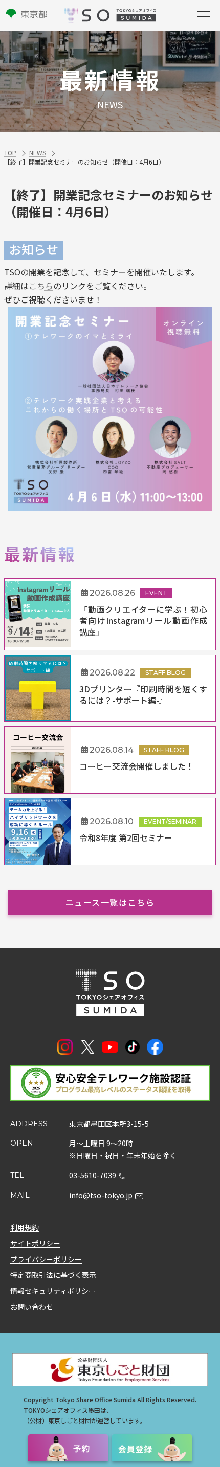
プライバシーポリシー (46, 1259)
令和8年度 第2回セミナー (125, 837)
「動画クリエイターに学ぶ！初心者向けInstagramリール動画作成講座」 (143, 620)
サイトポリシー (35, 1243)
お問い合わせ (31, 1306)
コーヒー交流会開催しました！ (136, 766)
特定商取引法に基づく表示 (53, 1275)
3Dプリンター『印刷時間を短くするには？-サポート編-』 (143, 694)
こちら (41, 286)
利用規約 (24, 1227)
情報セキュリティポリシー (53, 1291)
